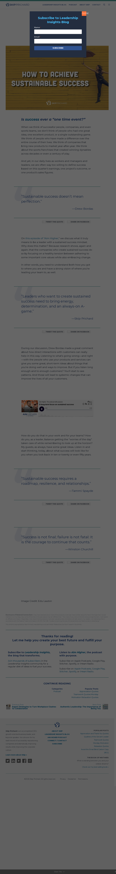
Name (37, 27)
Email (37, 37)
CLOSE (84, 13)
